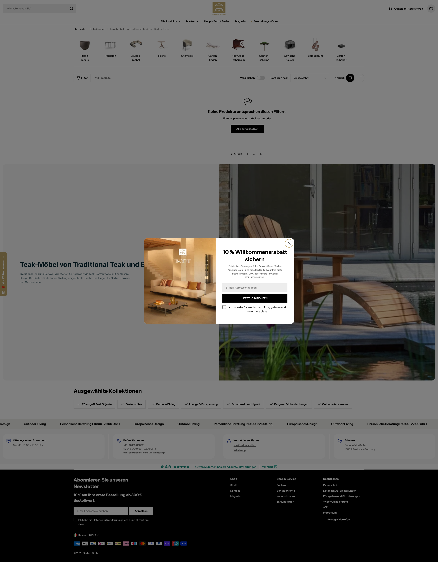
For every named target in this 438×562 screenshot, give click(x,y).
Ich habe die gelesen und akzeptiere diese (257, 309)
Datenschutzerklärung (256, 307)
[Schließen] (289, 243)
